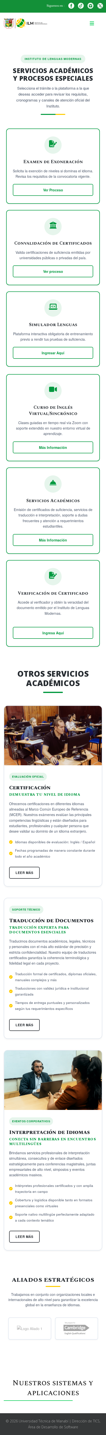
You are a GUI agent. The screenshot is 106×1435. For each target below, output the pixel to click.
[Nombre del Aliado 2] (76, 1328)
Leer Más (24, 872)
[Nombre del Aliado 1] (29, 1328)
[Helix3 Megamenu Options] (92, 24)
